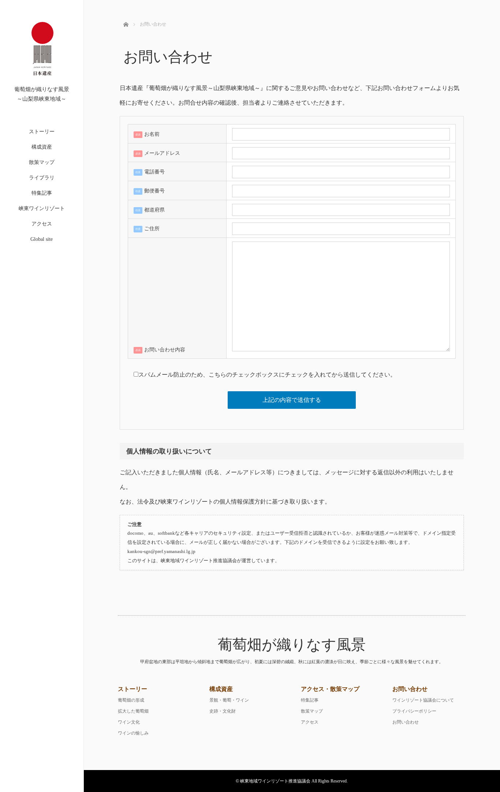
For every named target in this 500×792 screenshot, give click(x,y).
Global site (41, 239)
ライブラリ (42, 177)
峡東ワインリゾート (42, 208)
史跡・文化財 (222, 711)
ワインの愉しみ (133, 733)
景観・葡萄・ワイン (229, 700)
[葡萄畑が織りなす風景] (42, 83)
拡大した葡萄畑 (133, 711)
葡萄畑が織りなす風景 (292, 644)
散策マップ (42, 162)
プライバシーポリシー (414, 711)
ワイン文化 (129, 722)
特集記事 (41, 193)
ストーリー (42, 131)
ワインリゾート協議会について (423, 700)
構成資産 (41, 147)
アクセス (41, 224)
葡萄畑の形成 (131, 700)
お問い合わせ (405, 722)
